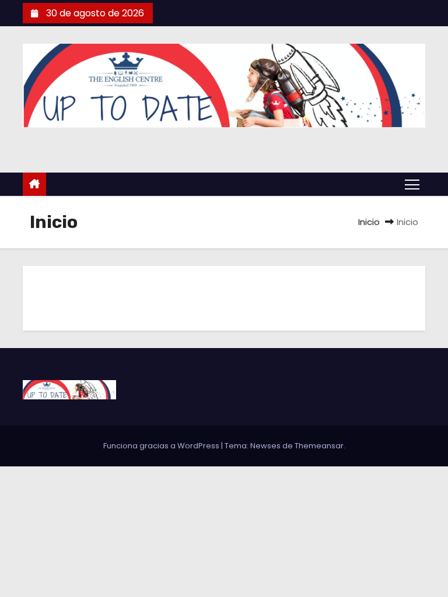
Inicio (369, 222)
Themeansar (319, 445)
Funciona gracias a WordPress (162, 445)
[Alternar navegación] (412, 183)
